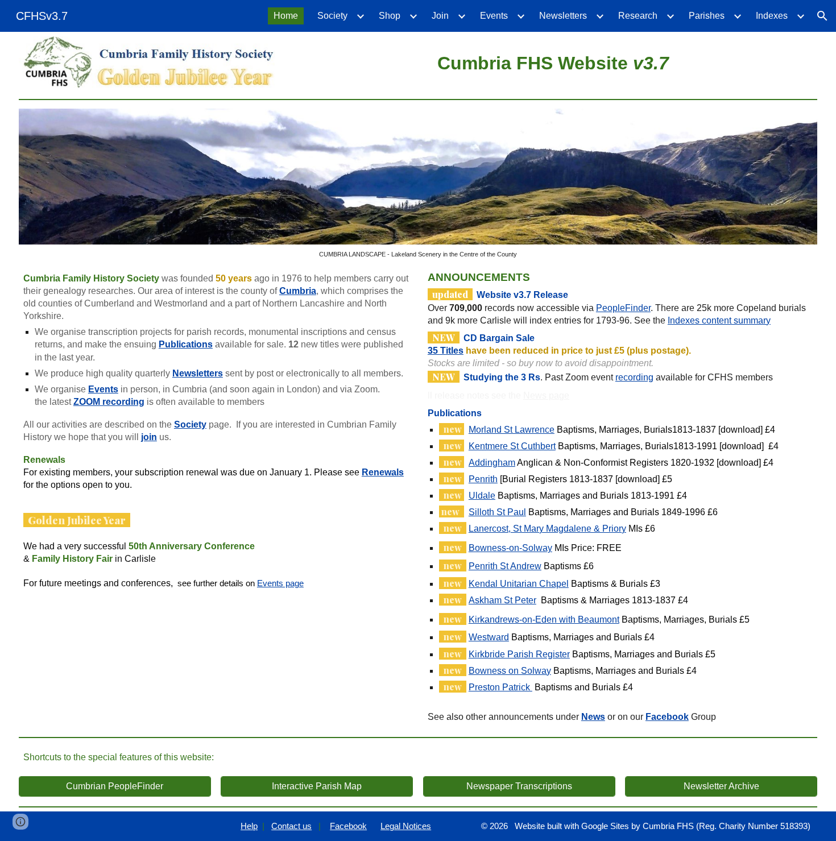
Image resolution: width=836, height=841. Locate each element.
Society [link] (332, 15)
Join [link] (440, 15)
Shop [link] (389, 15)
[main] (552, 61)
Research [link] (637, 15)
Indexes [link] (772, 15)
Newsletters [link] (563, 15)
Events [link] (494, 15)
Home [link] (286, 15)
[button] (822, 16)
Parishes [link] (707, 15)
